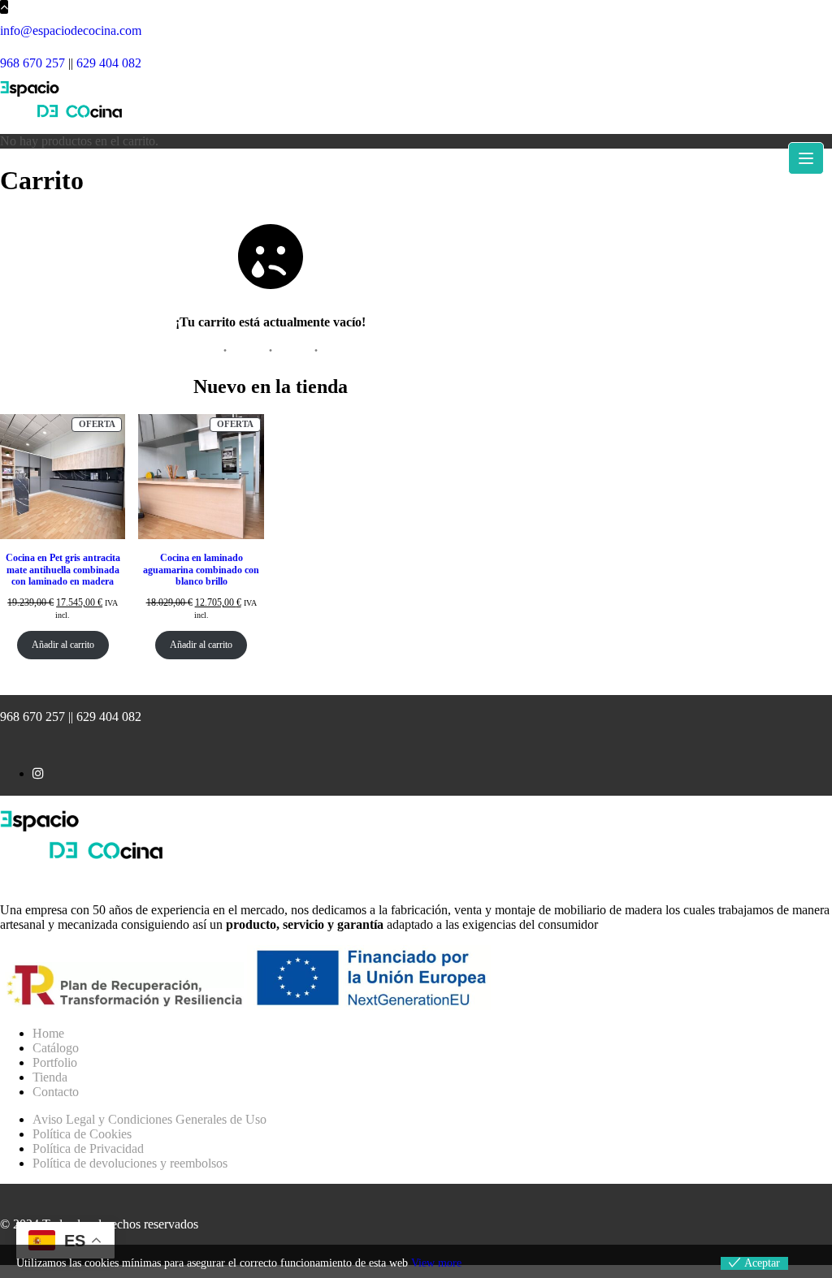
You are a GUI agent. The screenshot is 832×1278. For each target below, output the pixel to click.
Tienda (49, 1077)
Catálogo (55, 1048)
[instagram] (38, 773)
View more (436, 1263)
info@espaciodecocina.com (70, 30)
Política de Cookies (82, 1134)
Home (48, 1033)
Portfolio (54, 1062)
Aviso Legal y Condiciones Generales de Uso (149, 1119)
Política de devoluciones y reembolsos (130, 1163)
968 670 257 (32, 63)
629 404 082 (108, 63)
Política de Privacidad (88, 1148)
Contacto (55, 1092)
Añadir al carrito (63, 644)
